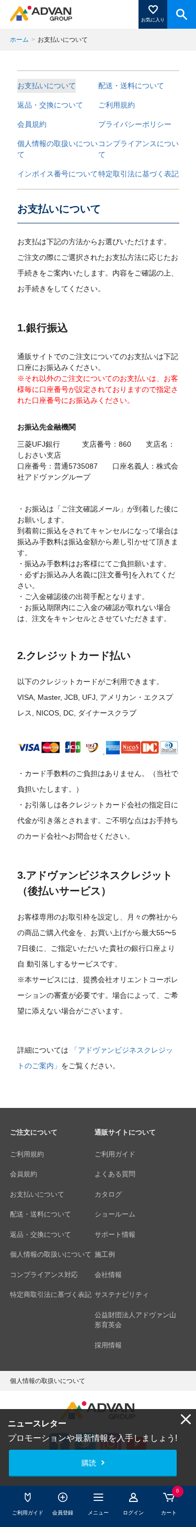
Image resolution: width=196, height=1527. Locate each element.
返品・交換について (50, 105)
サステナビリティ (122, 1294)
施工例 (105, 1254)
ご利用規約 (116, 105)
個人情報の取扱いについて (57, 149)
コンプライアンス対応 (44, 1275)
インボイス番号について (57, 174)
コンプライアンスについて (138, 149)
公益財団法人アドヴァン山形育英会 (135, 1320)
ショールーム (115, 1214)
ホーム (19, 39)
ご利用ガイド (115, 1154)
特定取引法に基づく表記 (138, 174)
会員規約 (32, 124)
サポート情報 (115, 1234)
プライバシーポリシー (134, 124)
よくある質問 (115, 1174)
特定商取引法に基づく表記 (50, 1294)
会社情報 (108, 1275)
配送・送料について (131, 85)
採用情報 (108, 1345)
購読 (89, 1463)
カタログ (108, 1194)
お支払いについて (46, 85)
